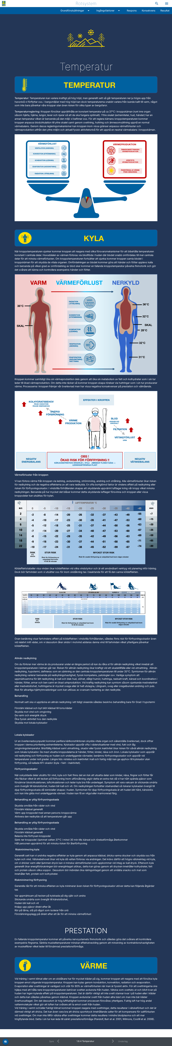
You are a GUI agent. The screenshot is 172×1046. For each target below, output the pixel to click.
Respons (132, 10)
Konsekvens (148, 10)
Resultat (164, 10)
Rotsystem (86, 3)
